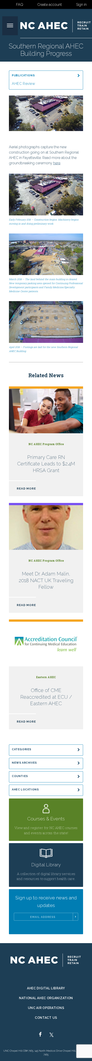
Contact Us (46, 1017)
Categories (21, 749)
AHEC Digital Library (46, 988)
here (56, 163)
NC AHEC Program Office (46, 444)
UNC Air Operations (46, 1008)
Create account (49, 4)
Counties (20, 776)
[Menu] (10, 25)
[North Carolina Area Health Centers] (56, 25)
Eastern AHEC (46, 677)
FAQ (19, 4)
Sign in (81, 4)
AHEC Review (23, 83)
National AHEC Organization (46, 998)
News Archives (24, 762)
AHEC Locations (25, 789)
